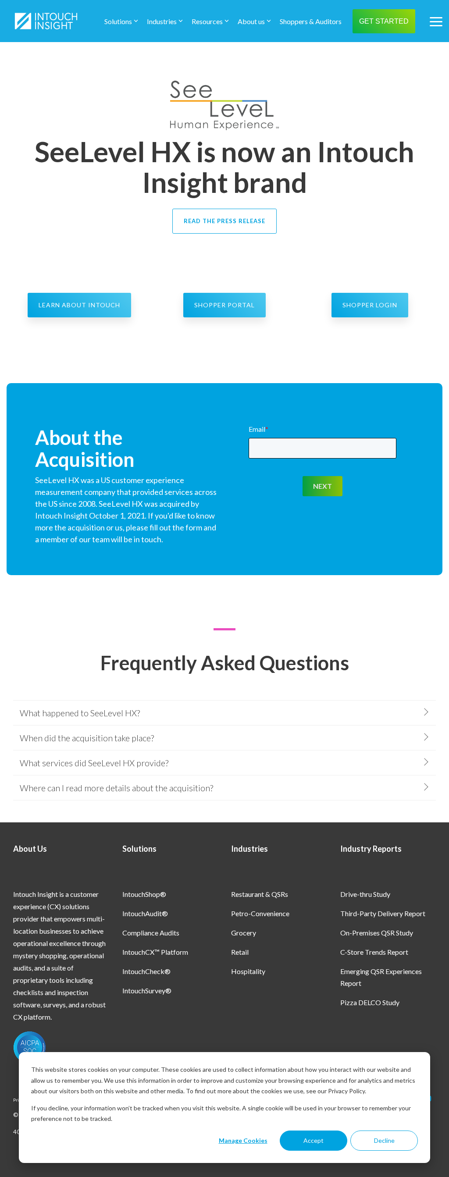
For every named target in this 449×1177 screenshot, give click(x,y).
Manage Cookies (243, 1140)
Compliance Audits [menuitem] (150, 932)
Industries (162, 21)
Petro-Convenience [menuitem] (260, 913)
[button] (436, 21)
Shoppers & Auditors (311, 21)
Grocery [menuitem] (243, 932)
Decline (384, 1140)
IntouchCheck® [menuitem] (146, 971)
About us (251, 21)
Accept (313, 1140)
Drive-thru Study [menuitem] (365, 894)
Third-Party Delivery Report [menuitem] (382, 913)
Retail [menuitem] (240, 952)
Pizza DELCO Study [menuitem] (369, 1002)
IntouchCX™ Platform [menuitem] (155, 952)
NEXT (322, 486)
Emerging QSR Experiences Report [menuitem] (381, 977)
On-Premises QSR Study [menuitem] (376, 932)
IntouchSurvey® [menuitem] (146, 990)
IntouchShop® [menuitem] (144, 894)
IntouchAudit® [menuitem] (145, 913)
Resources (207, 21)
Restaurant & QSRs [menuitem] (259, 894)
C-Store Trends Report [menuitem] (374, 952)
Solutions (118, 21)
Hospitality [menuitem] (248, 971)
